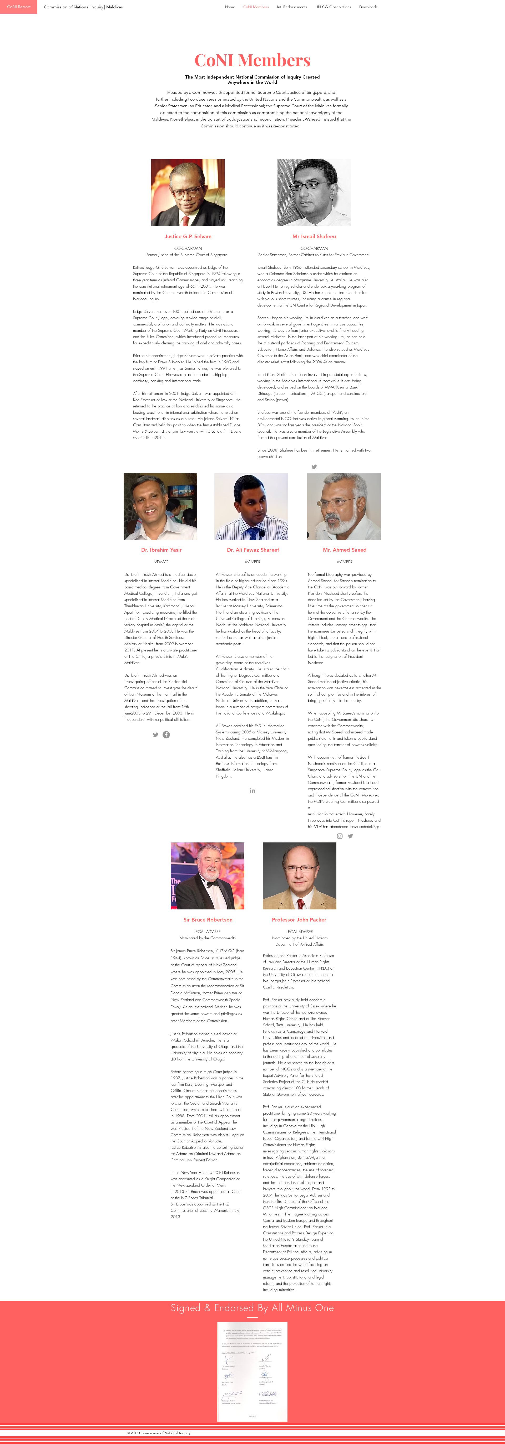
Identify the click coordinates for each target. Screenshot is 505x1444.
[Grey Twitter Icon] (314, 466)
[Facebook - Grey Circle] (166, 734)
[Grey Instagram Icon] (340, 836)
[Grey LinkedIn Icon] (252, 790)
